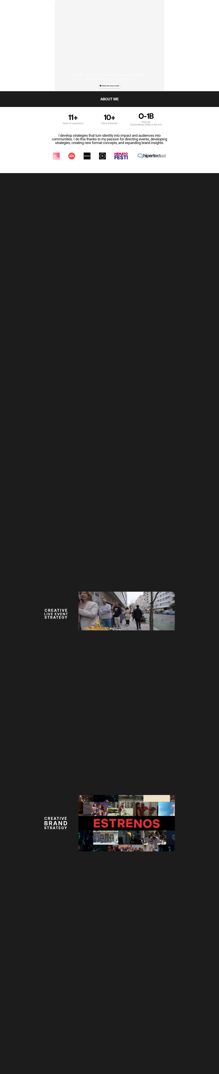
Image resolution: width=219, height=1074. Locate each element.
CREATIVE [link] (56, 610)
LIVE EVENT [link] (56, 614)
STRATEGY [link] (56, 617)
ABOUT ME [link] (109, 99)
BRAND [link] (56, 823)
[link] (110, 822)
